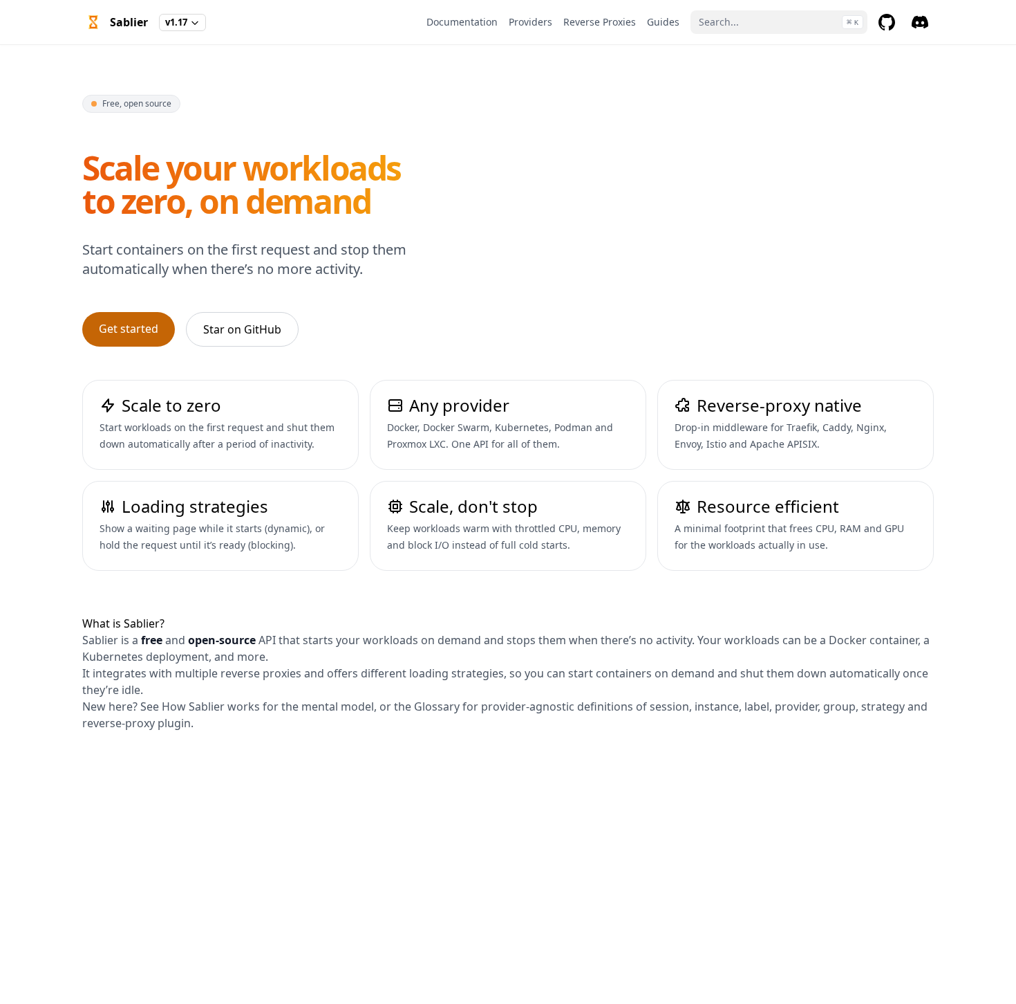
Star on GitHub (242, 329)
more (251, 656)
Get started (128, 328)
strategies (477, 673)
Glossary (437, 706)
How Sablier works (211, 706)
